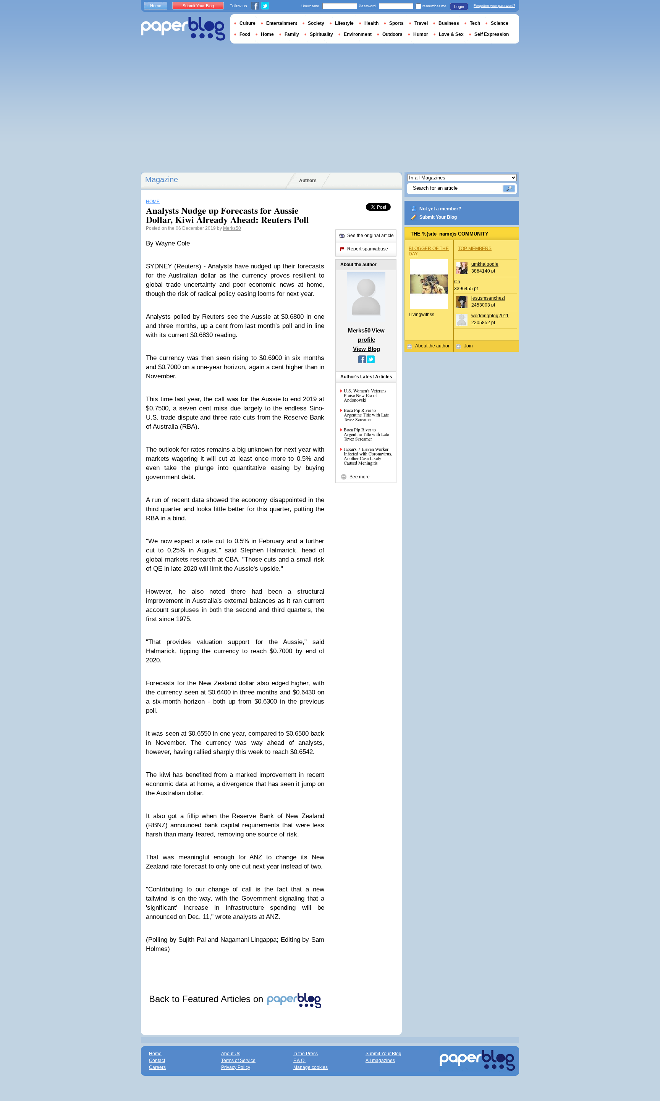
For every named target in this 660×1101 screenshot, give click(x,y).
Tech (475, 23)
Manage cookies (310, 1067)
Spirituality (321, 34)
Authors (308, 180)
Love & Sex (451, 34)
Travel (421, 23)
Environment (358, 34)
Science (499, 23)
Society (316, 23)
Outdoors (392, 34)
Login (459, 6)
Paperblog (183, 29)
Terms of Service (238, 1060)
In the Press (305, 1053)
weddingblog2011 (490, 315)
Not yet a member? (440, 208)
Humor (420, 34)
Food (244, 34)
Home (155, 5)
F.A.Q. (299, 1060)
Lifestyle (344, 23)
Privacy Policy (235, 1067)
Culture (247, 23)
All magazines (380, 1060)
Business (448, 23)
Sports (396, 23)
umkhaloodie (484, 264)
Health (371, 23)
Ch (457, 281)
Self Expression (491, 34)
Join (468, 346)
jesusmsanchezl (488, 298)
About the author (432, 346)
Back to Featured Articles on (207, 999)
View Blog (366, 348)
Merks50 (232, 228)
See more (359, 476)
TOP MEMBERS (475, 248)
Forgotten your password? (494, 6)
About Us (230, 1053)
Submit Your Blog (438, 217)
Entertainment (281, 23)
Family (292, 34)
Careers (157, 1067)
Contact (157, 1060)
